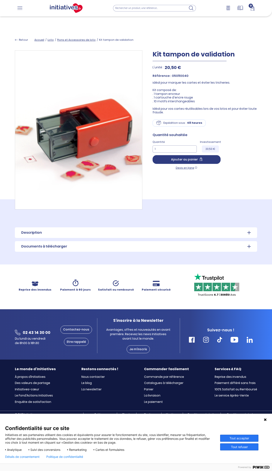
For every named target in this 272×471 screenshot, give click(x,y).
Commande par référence (164, 377)
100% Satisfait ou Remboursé (236, 389)
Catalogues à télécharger (163, 383)
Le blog (86, 383)
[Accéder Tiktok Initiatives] (219, 340)
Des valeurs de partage (32, 383)
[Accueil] (66, 8)
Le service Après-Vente (232, 396)
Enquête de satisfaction (33, 402)
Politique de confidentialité (64, 456)
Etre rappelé (76, 342)
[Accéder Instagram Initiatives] (206, 340)
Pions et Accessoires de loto (76, 39)
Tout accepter (239, 438)
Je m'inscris (138, 349)
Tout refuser (239, 447)
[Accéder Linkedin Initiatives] (250, 340)
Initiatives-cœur (27, 389)
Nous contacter (93, 377)
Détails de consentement (22, 456)
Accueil (39, 39)
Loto (51, 39)
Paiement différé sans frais (235, 383)
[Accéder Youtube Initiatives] (234, 340)
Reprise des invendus (230, 377)
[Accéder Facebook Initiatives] (192, 340)
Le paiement (153, 402)
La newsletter (91, 389)
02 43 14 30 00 (36, 332)
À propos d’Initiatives (30, 377)
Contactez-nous (76, 329)
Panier (148, 389)
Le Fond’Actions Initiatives (34, 396)
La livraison (152, 396)
